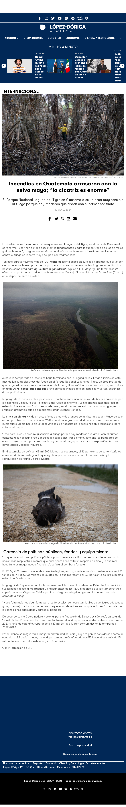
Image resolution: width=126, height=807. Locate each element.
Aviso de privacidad (80, 745)
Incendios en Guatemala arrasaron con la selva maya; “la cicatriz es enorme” (63, 186)
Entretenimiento (95, 763)
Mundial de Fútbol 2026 (71, 767)
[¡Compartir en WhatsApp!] (62, 219)
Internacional (33, 38)
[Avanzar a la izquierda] (4, 66)
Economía (73, 38)
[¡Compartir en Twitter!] (56, 219)
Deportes (54, 38)
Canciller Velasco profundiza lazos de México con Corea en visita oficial (82, 67)
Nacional (11, 38)
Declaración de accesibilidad (80, 754)
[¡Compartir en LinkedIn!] (68, 219)
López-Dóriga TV (13, 767)
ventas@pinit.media (80, 736)
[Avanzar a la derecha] (123, 38)
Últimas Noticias (45, 767)
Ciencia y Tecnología (100, 38)
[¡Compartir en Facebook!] (49, 219)
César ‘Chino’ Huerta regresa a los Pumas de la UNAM (40, 67)
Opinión (29, 767)
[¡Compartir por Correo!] (75, 219)
